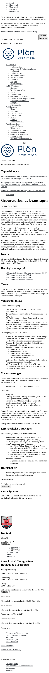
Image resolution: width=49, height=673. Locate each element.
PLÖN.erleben (11, 107)
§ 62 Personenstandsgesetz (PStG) (18, 277)
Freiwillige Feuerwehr (19, 101)
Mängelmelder (15, 105)
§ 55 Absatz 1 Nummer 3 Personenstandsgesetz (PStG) (26, 273)
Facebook (11, 554)
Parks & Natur (15, 115)
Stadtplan (13, 103)
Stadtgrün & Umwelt (18, 130)
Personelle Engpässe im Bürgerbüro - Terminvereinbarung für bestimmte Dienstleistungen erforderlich (24, 177)
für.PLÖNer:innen (12, 86)
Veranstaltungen (16, 84)
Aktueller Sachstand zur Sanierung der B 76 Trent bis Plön (23, 191)
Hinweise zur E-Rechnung (11, 650)
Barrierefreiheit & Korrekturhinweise (19, 666)
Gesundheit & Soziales (19, 96)
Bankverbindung (7, 646)
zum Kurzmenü (11, 9)
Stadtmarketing (16, 137)
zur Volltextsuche (12, 11)
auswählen (6, 486)
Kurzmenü (10, 195)
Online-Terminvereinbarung (16, 635)
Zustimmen (43, 38)
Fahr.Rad (13, 120)
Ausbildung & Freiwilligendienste (23, 69)
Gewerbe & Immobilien (19, 134)
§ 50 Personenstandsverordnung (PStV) (20, 279)
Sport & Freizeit (16, 113)
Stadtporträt (14, 71)
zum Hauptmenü (12, 5)
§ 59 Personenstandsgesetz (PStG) (18, 275)
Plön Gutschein (16, 122)
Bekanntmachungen (17, 75)
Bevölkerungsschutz (18, 90)
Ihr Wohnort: (6, 484)
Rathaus (13, 88)
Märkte (13, 118)
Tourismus (14, 111)
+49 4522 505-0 (13, 548)
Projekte (13, 82)
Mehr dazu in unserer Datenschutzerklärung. (19, 32)
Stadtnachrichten (16, 73)
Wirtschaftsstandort (17, 132)
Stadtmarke (14, 80)
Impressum (10, 670)
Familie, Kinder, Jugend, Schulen (22, 99)
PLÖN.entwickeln (13, 124)
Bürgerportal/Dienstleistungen (17, 633)
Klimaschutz (15, 128)
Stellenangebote (16, 67)
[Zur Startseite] (19, 61)
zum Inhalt (10, 3)
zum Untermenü (12, 7)
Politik (12, 92)
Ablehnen (42, 36)
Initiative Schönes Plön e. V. (21, 139)
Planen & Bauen (16, 126)
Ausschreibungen (17, 77)
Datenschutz (10, 668)
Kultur (12, 109)
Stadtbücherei (15, 94)
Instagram (11, 556)
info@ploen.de (12, 552)
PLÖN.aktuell (11, 65)
